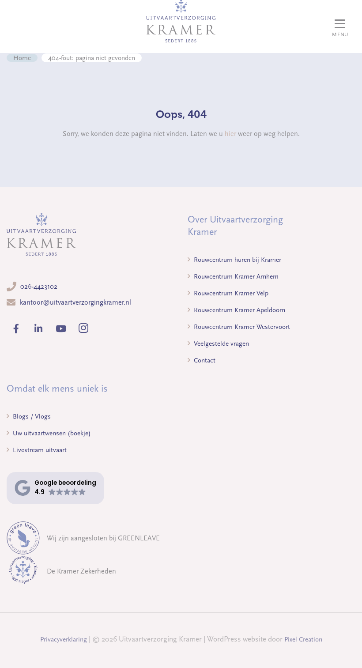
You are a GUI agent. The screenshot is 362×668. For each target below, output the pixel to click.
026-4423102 (38, 287)
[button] (55, 488)
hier (230, 134)
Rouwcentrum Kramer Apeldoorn (238, 310)
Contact (203, 360)
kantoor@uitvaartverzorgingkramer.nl (75, 302)
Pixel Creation (303, 639)
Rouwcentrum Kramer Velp (230, 293)
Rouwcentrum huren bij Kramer (236, 260)
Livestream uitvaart (39, 450)
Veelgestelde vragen (220, 343)
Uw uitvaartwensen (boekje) (51, 433)
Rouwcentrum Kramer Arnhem (235, 276)
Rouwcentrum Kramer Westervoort (241, 327)
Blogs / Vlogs (31, 416)
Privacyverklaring (63, 639)
